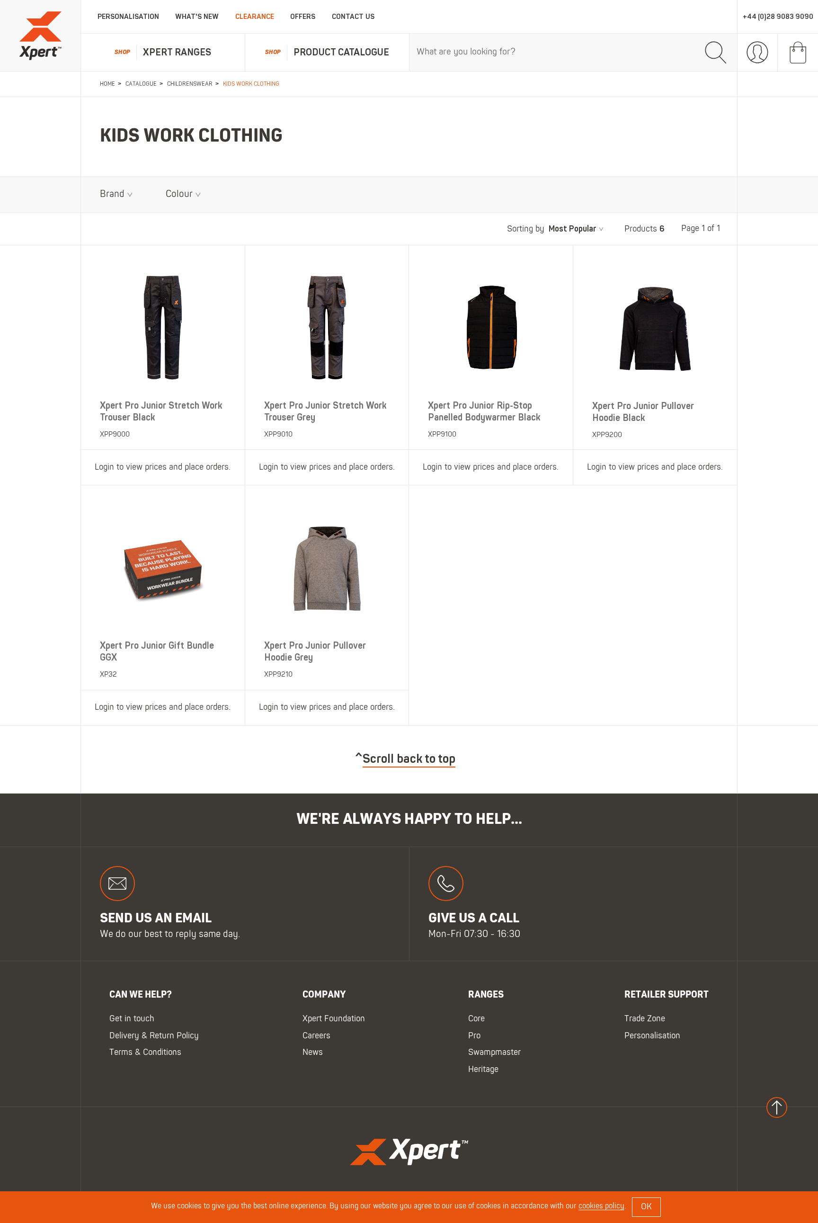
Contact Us (353, 16)
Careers (316, 1036)
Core (476, 1019)
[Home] (40, 35)
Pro (474, 1036)
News (312, 1053)
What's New (197, 16)
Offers (302, 16)
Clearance (254, 16)
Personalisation (128, 16)
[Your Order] (798, 52)
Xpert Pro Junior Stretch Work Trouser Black (161, 411)
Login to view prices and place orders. (163, 468)
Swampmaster (494, 1053)
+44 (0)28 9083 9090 (778, 16)
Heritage (483, 1069)
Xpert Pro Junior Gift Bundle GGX (157, 651)
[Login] (758, 52)
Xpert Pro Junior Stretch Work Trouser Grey (325, 411)
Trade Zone (644, 1019)
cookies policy (601, 1206)
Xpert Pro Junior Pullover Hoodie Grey (315, 651)
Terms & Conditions (145, 1053)
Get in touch (131, 1019)
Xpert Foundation (333, 1019)
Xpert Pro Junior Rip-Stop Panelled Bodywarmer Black (484, 411)
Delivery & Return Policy (154, 1036)
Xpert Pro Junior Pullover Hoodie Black (643, 412)
